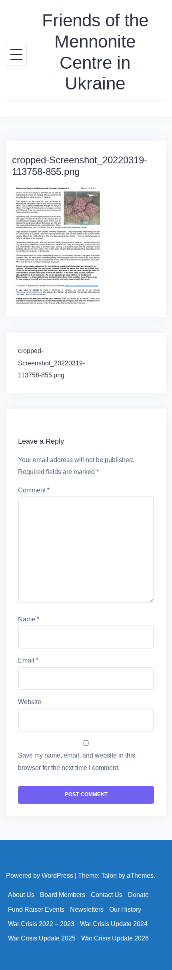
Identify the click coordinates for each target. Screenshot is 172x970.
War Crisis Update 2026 (115, 938)
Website (29, 701)
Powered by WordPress (39, 875)
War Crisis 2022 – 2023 (41, 923)
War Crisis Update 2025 (42, 938)
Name (28, 619)
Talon (109, 875)
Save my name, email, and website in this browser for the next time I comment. (76, 761)
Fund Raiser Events (36, 909)
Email (28, 660)
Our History (125, 909)
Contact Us (106, 894)
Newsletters (87, 909)
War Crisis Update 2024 (114, 923)
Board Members (62, 894)
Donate (138, 894)
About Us (21, 894)
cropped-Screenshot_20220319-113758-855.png (51, 363)
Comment (34, 490)
